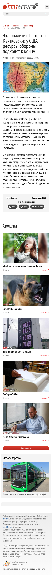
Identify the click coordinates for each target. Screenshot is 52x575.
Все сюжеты (26, 448)
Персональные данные (11, 569)
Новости (16, 26)
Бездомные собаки (12, 308)
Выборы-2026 (10, 394)
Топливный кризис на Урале (17, 351)
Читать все (43, 270)
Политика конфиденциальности (33, 569)
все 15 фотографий (39, 494)
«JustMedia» (7, 527)
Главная (6, 26)
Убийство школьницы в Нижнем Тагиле (22, 266)
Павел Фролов (11, 198)
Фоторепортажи (12, 458)
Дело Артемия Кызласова (16, 437)
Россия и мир (28, 26)
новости (6, 518)
